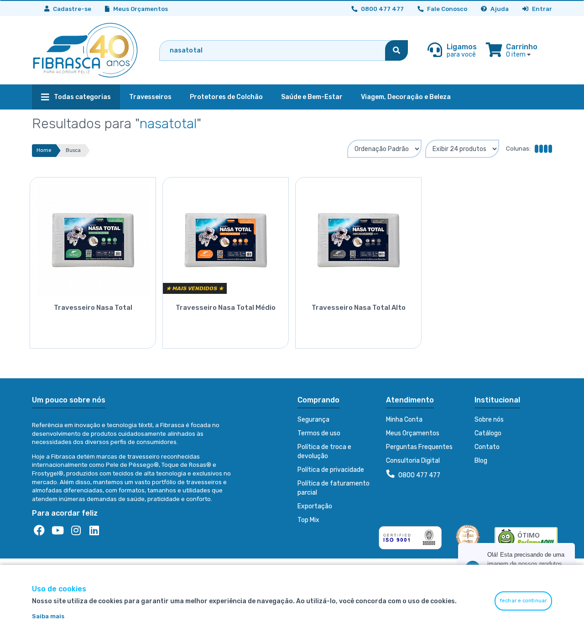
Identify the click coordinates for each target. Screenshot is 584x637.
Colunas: (518, 148)
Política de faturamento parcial (333, 488)
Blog (480, 461)
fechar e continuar (523, 601)
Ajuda (499, 8)
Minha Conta (404, 419)
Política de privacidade (330, 470)
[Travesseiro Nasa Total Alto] (358, 237)
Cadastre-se (71, 8)
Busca (73, 150)
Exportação (314, 506)
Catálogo (487, 433)
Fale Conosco (446, 8)
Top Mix (308, 520)
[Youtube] (57, 530)
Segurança (313, 419)
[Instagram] (75, 530)
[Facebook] (39, 530)
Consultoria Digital (413, 461)
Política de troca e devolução (324, 451)
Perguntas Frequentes (419, 447)
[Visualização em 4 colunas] (543, 149)
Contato (487, 447)
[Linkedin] (94, 530)
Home (44, 150)
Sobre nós (489, 419)
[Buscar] (396, 50)
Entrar (541, 8)
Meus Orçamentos (140, 8)
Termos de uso (318, 433)
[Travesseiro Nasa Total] (93, 237)
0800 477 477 (418, 475)
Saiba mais (48, 616)
